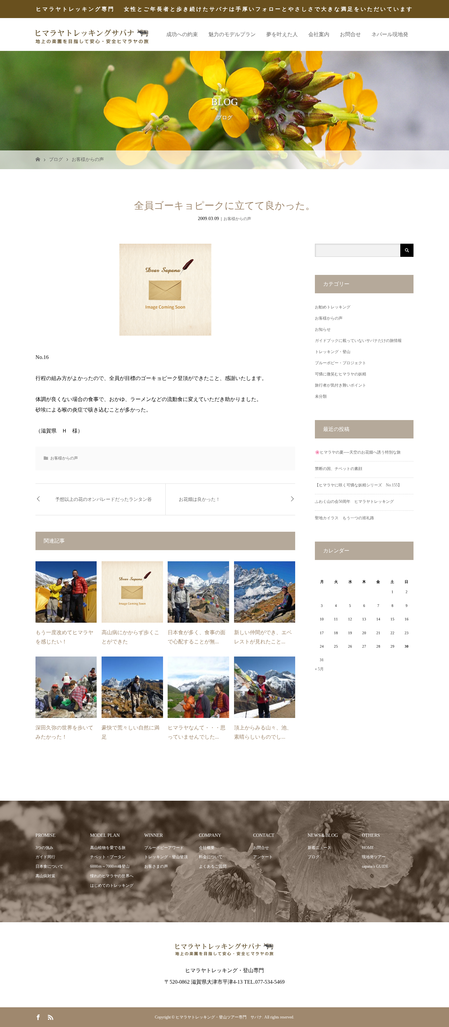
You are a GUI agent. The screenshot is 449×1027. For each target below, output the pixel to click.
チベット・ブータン (108, 857)
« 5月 (319, 669)
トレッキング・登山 (332, 351)
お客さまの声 (156, 866)
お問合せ (350, 34)
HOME (368, 847)
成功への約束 (182, 34)
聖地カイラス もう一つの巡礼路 (344, 518)
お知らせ (323, 329)
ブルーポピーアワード (164, 847)
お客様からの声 (88, 159)
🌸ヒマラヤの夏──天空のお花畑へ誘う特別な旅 (358, 452)
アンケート (263, 857)
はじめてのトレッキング (111, 885)
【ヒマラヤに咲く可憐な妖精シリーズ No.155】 (358, 485)
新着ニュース (319, 847)
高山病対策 (45, 876)
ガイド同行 (45, 857)
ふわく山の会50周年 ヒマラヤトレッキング (354, 501)
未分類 (321, 396)
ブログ (56, 159)
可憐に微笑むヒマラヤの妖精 (340, 374)
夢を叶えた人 (282, 34)
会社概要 (207, 847)
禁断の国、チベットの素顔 (338, 468)
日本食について (49, 866)
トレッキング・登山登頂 (166, 857)
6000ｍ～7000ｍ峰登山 (110, 866)
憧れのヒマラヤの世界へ (111, 876)
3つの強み (44, 847)
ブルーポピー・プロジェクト (340, 363)
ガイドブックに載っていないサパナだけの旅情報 (358, 340)
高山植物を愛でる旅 (108, 847)
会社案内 (318, 34)
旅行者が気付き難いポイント (340, 385)
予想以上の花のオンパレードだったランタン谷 (103, 499)
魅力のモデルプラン (232, 34)
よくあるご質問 (212, 866)
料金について (211, 857)
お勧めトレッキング (332, 307)
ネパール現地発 (389, 34)
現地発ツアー (374, 857)
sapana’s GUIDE (375, 866)
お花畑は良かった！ (199, 499)
